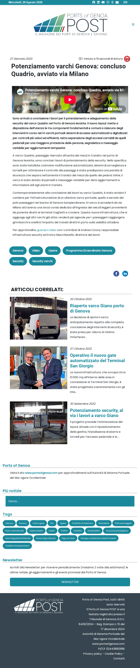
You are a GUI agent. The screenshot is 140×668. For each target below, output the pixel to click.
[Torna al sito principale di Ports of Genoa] (38, 606)
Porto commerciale (14, 530)
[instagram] (108, 2)
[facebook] (93, 2)
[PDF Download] (127, 59)
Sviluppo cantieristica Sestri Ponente (98, 538)
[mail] (117, 2)
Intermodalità (36, 530)
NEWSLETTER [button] (70, 582)
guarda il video (46, 230)
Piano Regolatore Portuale (17, 538)
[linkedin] (98, 2)
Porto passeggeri (123, 523)
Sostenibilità (94, 530)
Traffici (64, 530)
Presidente (104, 523)
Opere (52, 251)
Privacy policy (92, 654)
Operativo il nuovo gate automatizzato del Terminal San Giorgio (97, 360)
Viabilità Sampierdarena (17, 545)
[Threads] (112, 2)
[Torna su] (134, 661)
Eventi (52, 530)
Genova (18, 251)
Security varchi (42, 261)
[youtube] (103, 2)
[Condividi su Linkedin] (126, 273)
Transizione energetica (117, 530)
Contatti (119, 658)
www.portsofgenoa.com (41, 473)
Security (18, 261)
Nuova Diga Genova (46, 538)
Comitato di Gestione (82, 523)
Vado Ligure (38, 523)
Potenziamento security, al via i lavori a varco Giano (96, 413)
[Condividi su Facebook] (117, 273)
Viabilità (78, 530)
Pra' (52, 523)
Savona (22, 523)
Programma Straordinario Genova (89, 251)
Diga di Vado (68, 538)
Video (36, 251)
